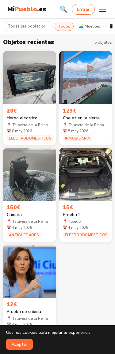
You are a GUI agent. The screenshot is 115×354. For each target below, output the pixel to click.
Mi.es (26, 9)
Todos (64, 26)
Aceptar (19, 344)
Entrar (83, 9)
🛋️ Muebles (89, 26)
